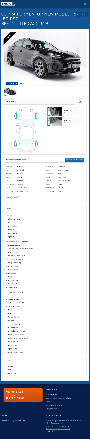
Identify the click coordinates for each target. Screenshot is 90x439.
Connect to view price (74, 160)
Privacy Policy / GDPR (53, 431)
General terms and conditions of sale (58, 429)
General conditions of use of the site (57, 426)
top (82, 432)
